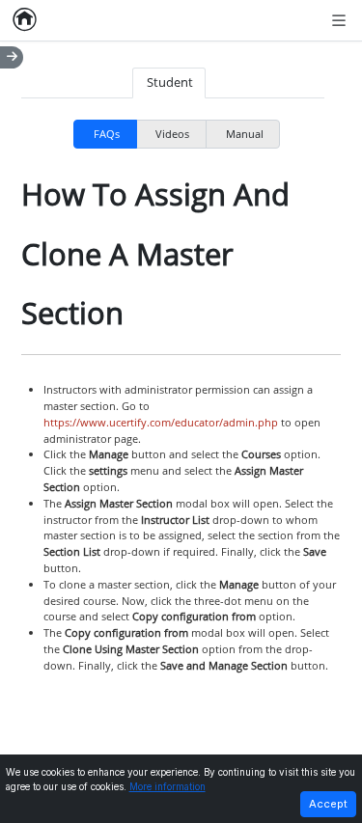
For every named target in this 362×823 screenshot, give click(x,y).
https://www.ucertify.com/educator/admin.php (160, 422)
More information (167, 787)
